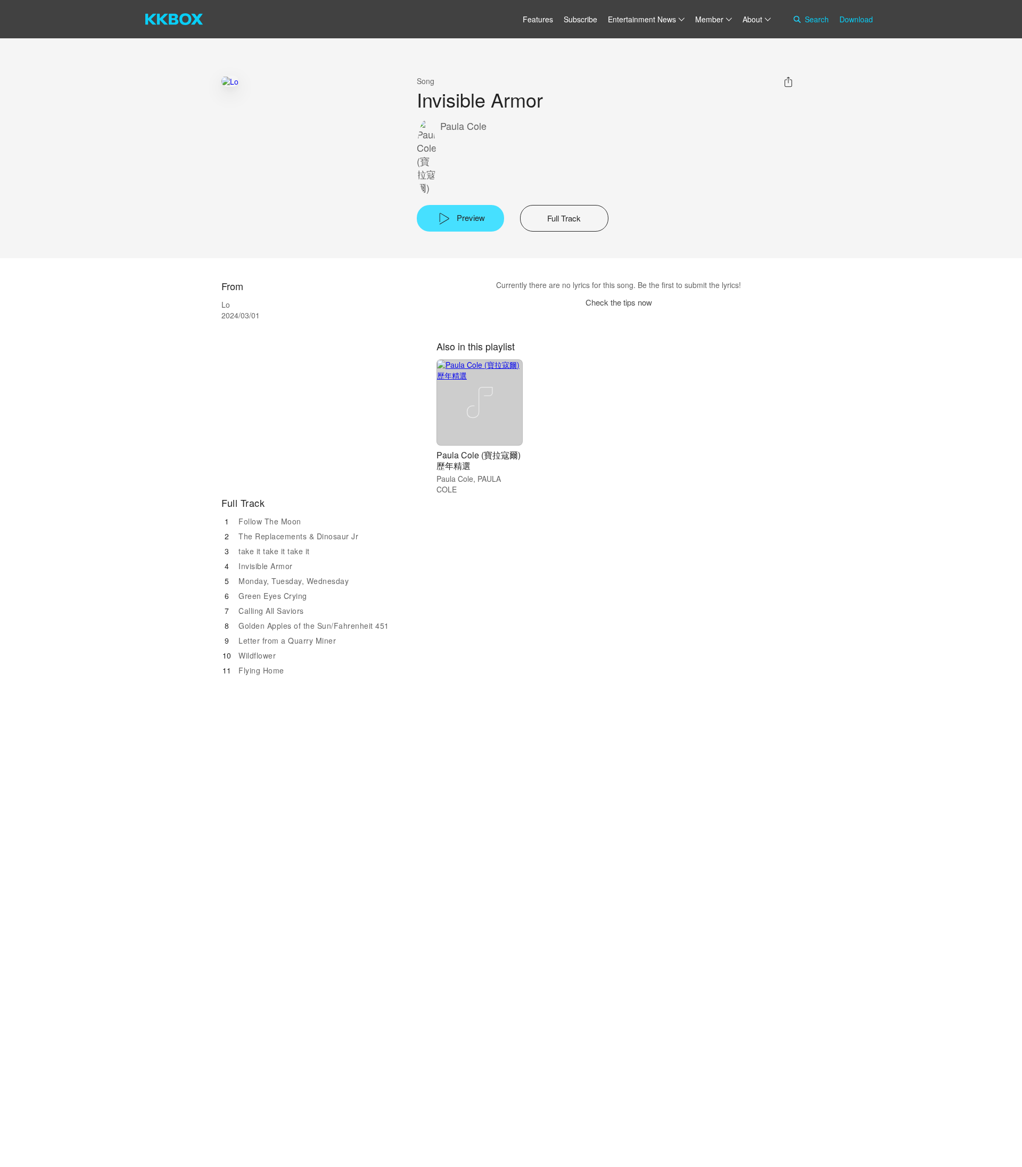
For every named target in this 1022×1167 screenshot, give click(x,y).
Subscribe (580, 19)
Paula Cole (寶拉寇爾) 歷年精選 (478, 460)
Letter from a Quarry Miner (287, 640)
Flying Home (261, 670)
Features (538, 19)
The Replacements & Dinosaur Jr (298, 536)
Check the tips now (619, 302)
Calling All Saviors (271, 610)
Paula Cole (463, 126)
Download (856, 19)
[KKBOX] (174, 19)
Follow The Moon (269, 521)
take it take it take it (274, 551)
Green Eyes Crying (272, 595)
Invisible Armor (265, 566)
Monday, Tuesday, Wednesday (293, 581)
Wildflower (257, 655)
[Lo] (229, 81)
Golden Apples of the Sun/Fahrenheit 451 (313, 625)
